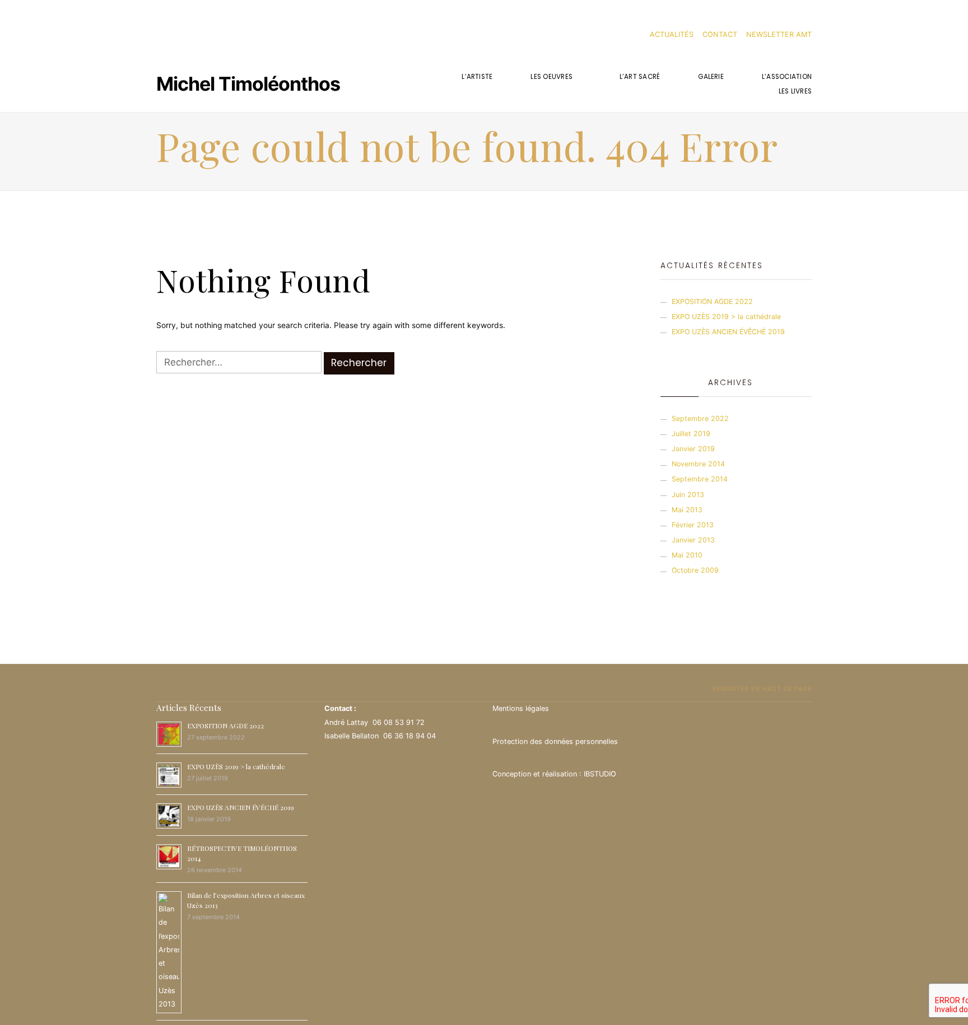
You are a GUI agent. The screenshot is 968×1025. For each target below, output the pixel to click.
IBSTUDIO (600, 774)
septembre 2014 (700, 479)
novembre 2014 (698, 464)
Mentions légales (520, 708)
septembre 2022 (700, 418)
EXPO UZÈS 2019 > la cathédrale (726, 316)
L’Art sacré (640, 76)
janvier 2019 (693, 448)
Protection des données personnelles (555, 741)
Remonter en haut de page (761, 688)
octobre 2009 (695, 570)
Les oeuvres (551, 76)
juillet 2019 (691, 433)
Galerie (711, 76)
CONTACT (719, 34)
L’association (787, 76)
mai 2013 (687, 510)
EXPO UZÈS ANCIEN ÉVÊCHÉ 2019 (728, 331)
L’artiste (477, 76)
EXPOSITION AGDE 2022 (712, 301)
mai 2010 (687, 555)
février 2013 (693, 525)
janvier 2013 (693, 540)
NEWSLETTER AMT (779, 34)
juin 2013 (688, 494)
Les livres (795, 91)
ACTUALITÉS (672, 34)
